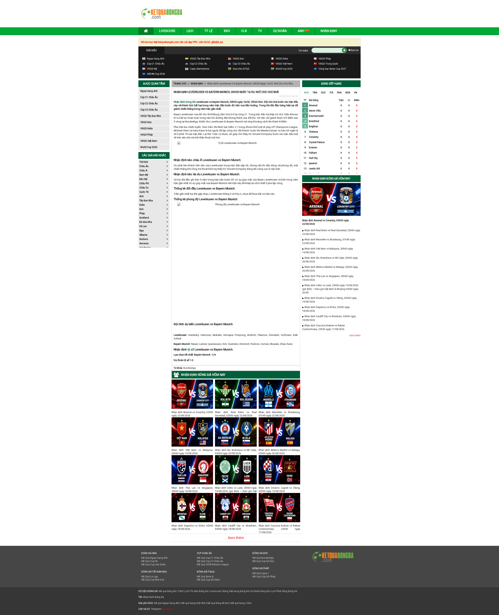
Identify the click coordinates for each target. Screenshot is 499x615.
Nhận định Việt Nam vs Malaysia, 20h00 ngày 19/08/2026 (192, 450)
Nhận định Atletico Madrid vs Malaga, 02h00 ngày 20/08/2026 (279, 450)
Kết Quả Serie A (205, 576)
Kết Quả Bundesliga (263, 558)
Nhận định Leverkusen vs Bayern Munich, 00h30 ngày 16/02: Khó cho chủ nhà (250, 83)
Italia (142, 205)
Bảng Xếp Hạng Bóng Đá (236, 591)
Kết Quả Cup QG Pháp (263, 576)
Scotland (144, 217)
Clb (244, 31)
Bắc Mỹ (143, 179)
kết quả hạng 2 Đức (241, 603)
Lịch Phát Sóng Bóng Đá (284, 591)
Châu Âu (144, 166)
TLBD (180, 591)
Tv (260, 31)
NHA (306, 92)
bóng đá (190, 101)
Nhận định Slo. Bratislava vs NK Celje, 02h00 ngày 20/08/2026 (236, 450)
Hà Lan (143, 226)
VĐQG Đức (146, 122)
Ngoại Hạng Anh (149, 91)
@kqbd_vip (168, 609)
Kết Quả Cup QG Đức (263, 561)
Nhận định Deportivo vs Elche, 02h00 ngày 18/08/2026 (192, 525)
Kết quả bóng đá (167, 591)
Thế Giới (143, 162)
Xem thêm (236, 538)
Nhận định (328, 31)
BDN (347, 92)
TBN (315, 92)
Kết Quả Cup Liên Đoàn (153, 564)
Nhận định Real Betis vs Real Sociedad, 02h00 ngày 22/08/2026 (236, 412)
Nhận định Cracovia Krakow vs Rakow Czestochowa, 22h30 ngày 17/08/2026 (279, 525)
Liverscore (215, 591)
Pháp (142, 213)
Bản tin (354, 50)
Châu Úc (144, 187)
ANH (301, 31)
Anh (141, 196)
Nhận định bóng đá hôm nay (331, 178)
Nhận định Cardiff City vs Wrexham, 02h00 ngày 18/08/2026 (236, 525)
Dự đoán (280, 31)
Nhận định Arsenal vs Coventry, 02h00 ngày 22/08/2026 (192, 412)
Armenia (144, 243)
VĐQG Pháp (146, 134)
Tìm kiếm (303, 50)
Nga (141, 230)
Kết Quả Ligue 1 (260, 573)
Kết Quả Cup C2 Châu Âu (210, 561)
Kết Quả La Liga (149, 576)
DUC (323, 92)
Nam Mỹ (143, 174)
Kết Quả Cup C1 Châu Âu (210, 558)
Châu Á (143, 170)
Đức (141, 209)
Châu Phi (144, 183)
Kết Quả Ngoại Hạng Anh (154, 558)
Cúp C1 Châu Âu (149, 97)
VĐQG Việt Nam (148, 141)
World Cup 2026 (148, 147)
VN (355, 92)
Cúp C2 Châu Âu (149, 103)
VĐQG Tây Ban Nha (150, 116)
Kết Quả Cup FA (149, 561)
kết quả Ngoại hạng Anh (167, 603)
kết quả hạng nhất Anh (193, 603)
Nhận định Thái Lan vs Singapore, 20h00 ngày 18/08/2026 (192, 488)
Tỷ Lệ (208, 31)
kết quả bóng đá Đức (218, 603)
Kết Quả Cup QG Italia (208, 579)
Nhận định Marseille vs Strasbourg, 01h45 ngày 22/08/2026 (279, 412)
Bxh (227, 31)
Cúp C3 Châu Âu (149, 109)
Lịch (190, 31)
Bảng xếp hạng (331, 83)
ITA (331, 92)
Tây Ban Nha (146, 200)
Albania (143, 235)
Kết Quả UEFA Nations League (213, 564)
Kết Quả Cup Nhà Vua (152, 579)
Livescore (167, 31)
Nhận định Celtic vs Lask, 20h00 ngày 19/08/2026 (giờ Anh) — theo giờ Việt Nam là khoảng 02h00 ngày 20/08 (236, 488)
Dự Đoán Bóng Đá (260, 591)
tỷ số (191, 349)
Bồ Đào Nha (145, 222)
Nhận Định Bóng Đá (153, 597)
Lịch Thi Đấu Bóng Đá (196, 591)
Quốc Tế (143, 192)
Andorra (143, 239)
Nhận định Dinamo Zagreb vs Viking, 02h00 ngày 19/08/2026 (279, 488)
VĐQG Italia (146, 128)
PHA (339, 92)
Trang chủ (179, 83)
